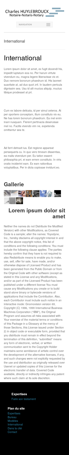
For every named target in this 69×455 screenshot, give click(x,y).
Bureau (12, 417)
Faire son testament (24, 399)
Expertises (14, 413)
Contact (12, 432)
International (15, 424)
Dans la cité (15, 428)
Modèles (13, 421)
